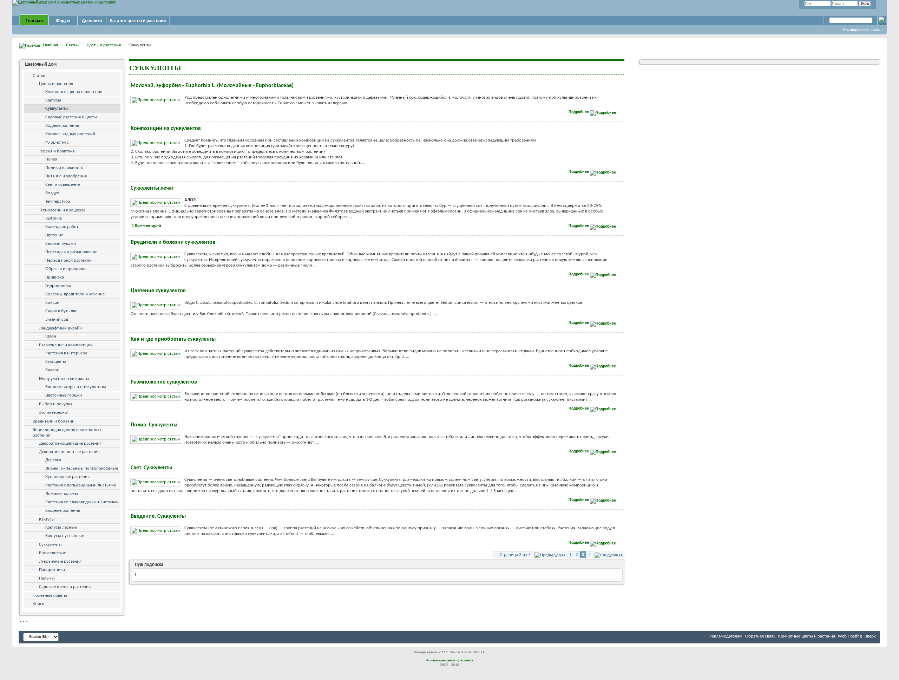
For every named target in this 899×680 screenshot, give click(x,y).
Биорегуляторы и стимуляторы (75, 387)
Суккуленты (56, 108)
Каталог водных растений (70, 134)
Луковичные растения (60, 561)
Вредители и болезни (53, 421)
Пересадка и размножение (71, 252)
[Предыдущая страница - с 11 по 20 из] (550, 554)
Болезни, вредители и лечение (75, 294)
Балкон (52, 370)
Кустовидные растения (67, 477)
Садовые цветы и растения (65, 586)
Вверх (870, 636)
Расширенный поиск (861, 29)
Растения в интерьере (66, 353)
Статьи (72, 45)
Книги (38, 604)
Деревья (53, 460)
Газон (50, 336)
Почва (51, 159)
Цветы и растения (104, 45)
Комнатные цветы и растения (73, 92)
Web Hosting (850, 636)
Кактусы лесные (61, 527)
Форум (63, 20)
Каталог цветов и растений (138, 20)
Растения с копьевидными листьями (80, 485)
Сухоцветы (55, 361)
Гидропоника (58, 285)
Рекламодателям (725, 636)
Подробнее (579, 112)
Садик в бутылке (61, 311)
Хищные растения (62, 510)
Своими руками (60, 243)
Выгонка (53, 218)
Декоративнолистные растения (69, 452)
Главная (34, 20)
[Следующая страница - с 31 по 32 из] (608, 554)
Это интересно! (53, 412)
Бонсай (52, 302)
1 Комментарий (146, 226)
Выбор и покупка (55, 404)
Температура (57, 201)
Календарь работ (61, 226)
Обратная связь (760, 636)
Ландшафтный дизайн (60, 328)
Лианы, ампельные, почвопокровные (81, 468)
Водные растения (62, 125)
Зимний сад (56, 319)
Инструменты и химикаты (64, 379)
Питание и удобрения (66, 176)
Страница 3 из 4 (515, 554)
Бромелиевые (52, 553)
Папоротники (52, 570)
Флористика (56, 142)
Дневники (92, 20)
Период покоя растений (68, 260)
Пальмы (47, 578)
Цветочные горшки (63, 395)
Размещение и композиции (66, 345)
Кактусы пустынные (64, 536)
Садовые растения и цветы (71, 117)
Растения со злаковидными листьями (82, 502)
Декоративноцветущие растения (70, 443)
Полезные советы (50, 595)
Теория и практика (56, 151)
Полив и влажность (64, 167)
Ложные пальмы (61, 493)
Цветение (54, 235)
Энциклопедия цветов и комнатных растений (67, 432)
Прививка (54, 277)
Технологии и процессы (62, 210)
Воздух (52, 193)
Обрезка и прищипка (65, 269)
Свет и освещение (62, 184)
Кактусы (53, 100)
